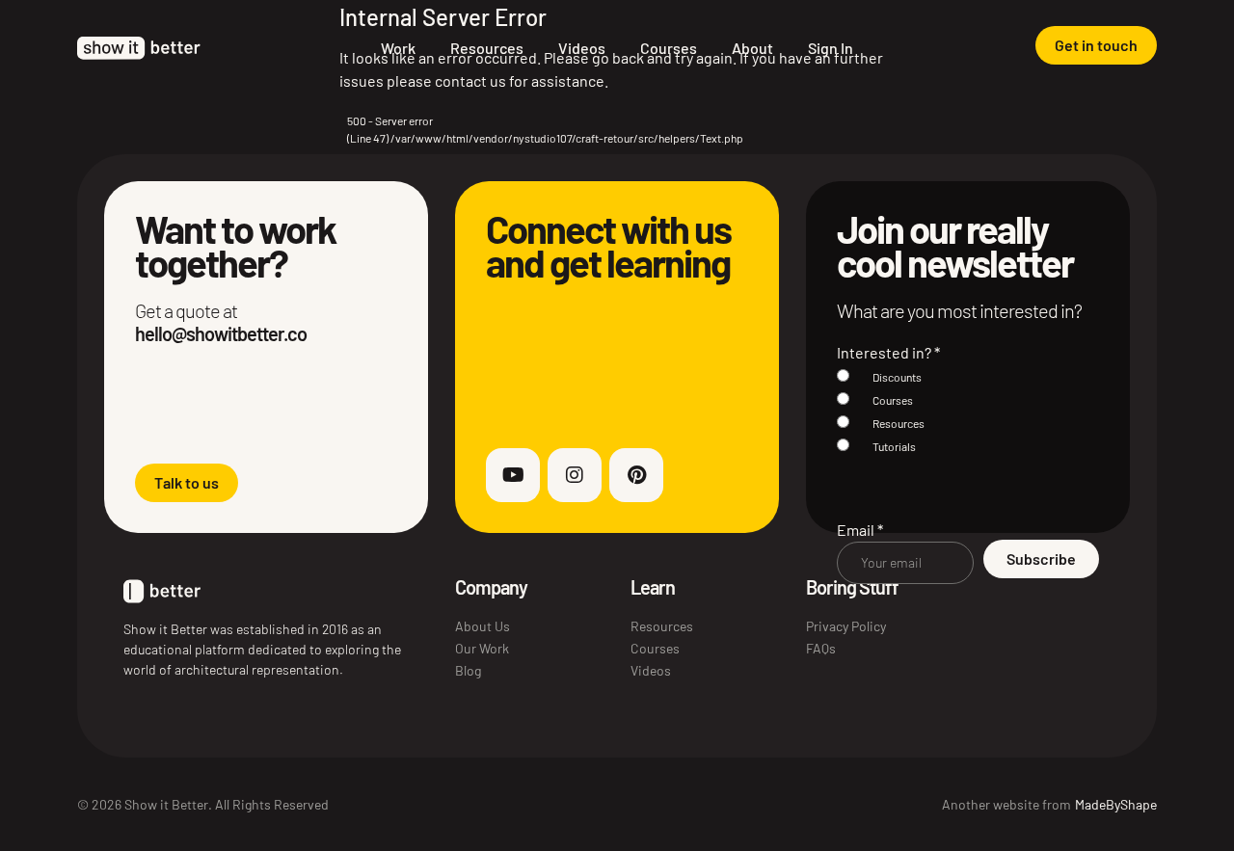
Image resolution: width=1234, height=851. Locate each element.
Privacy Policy (846, 626)
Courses (668, 48)
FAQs (821, 648)
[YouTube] (513, 475)
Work (398, 48)
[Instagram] (575, 475)
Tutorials (894, 446)
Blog (468, 670)
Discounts (897, 377)
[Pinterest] (636, 475)
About (752, 48)
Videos (581, 48)
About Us (482, 626)
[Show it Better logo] (139, 48)
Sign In (830, 48)
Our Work (482, 648)
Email (860, 529)
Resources (486, 48)
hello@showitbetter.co (221, 333)
